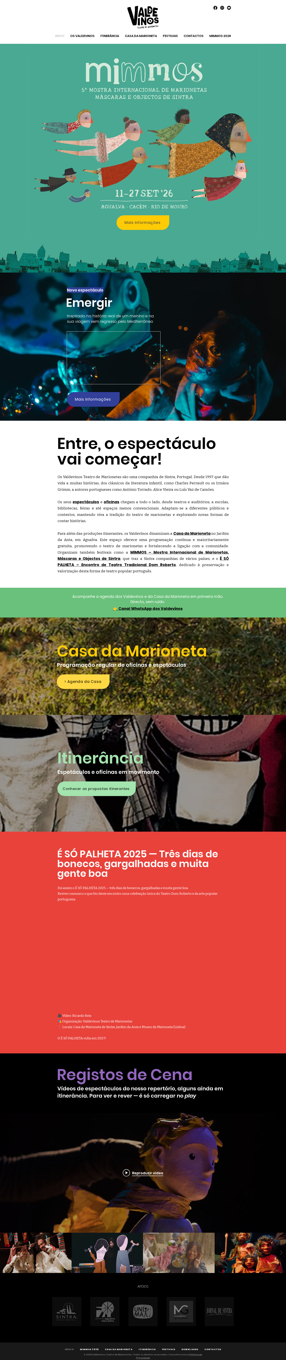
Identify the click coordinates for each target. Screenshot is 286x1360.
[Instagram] (222, 8)
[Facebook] (215, 8)
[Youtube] (229, 8)
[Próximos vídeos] (281, 1252)
